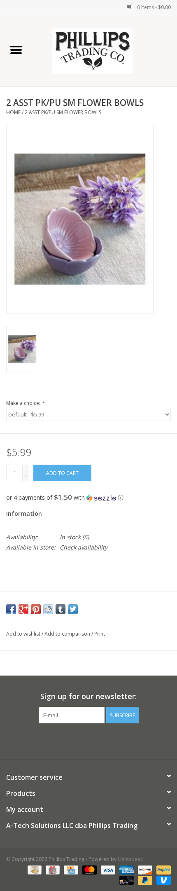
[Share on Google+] (23, 609)
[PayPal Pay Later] (144, 879)
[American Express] (125, 869)
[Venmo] (162, 879)
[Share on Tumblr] (60, 609)
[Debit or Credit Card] (125, 879)
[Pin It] (36, 609)
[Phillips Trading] (105, 50)
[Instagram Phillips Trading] (95, 740)
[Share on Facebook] (11, 609)
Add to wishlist (24, 633)
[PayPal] (162, 869)
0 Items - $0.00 (153, 7)
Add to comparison (67, 633)
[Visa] (107, 869)
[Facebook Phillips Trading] (81, 740)
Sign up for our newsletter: (88, 696)
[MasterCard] (88, 869)
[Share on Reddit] (48, 609)
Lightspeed (131, 859)
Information (24, 513)
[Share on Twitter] (73, 609)
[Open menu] (16, 49)
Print (99, 633)
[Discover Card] (144, 869)
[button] (88, 497)
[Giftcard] (52, 869)
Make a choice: (25, 403)
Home (13, 112)
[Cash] (34, 869)
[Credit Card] (70, 869)
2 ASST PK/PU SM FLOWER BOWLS (63, 112)
